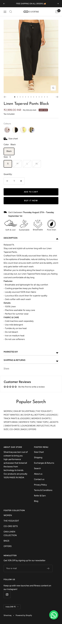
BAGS (24, 429)
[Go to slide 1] (14, 96)
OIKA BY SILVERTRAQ (23, 411)
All (21, 415)
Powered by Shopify (24, 615)
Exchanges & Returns (44, 463)
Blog (36, 501)
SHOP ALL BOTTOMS (34, 415)
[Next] (57, 97)
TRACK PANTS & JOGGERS (17, 418)
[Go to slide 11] (41, 96)
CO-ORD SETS (11, 526)
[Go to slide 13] (47, 96)
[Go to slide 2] (17, 96)
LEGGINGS (51, 415)
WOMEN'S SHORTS (40, 418)
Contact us (39, 479)
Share (6, 368)
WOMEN (8, 411)
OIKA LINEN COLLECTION (10, 533)
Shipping (38, 457)
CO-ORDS (15, 429)
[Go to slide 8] (33, 96)
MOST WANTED (11, 415)
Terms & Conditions (43, 490)
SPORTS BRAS (11, 422)
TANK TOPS (42, 422)
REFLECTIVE (43, 425)
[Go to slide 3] (20, 96)
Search (37, 468)
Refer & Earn (40, 495)
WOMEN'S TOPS (27, 422)
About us (38, 474)
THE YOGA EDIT (43, 411)
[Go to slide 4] (22, 96)
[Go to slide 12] (44, 96)
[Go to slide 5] (25, 96)
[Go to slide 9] (36, 96)
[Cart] (56, 11)
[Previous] (5, 97)
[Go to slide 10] (39, 96)
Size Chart (39, 452)
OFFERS (32, 429)
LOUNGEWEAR (28, 425)
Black (9, 151)
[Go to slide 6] (28, 96)
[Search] (10, 11)
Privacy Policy (40, 484)
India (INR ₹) (11, 607)
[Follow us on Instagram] (7, 594)
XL (37, 163)
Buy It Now (31, 200)
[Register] (48, 568)
